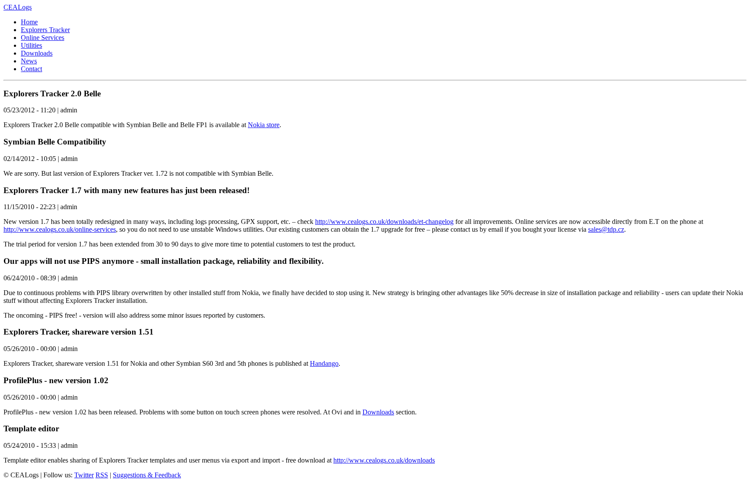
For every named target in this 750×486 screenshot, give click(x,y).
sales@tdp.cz (606, 229)
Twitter (84, 475)
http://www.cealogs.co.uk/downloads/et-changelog (384, 221)
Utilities (31, 45)
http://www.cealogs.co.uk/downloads (384, 460)
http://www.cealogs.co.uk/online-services (59, 229)
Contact (31, 68)
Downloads (37, 53)
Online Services (42, 37)
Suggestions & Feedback (147, 475)
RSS (101, 475)
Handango (324, 363)
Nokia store (264, 124)
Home (29, 22)
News (29, 61)
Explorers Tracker (45, 29)
